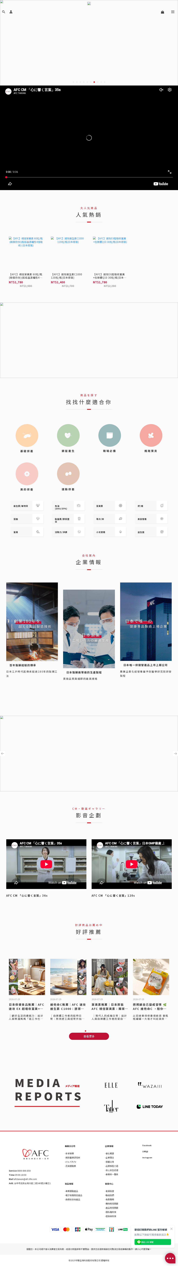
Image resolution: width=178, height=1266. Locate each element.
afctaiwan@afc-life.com (25, 1178)
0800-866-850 (24, 1170)
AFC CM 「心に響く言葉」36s (27, 895)
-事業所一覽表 (111, 1174)
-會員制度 (109, 1191)
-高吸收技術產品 (72, 1199)
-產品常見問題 (111, 1207)
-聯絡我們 (109, 1195)
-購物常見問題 (111, 1203)
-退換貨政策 (110, 1216)
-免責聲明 (109, 1199)
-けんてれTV (70, 1161)
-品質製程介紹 (111, 1165)
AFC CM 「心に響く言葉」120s (113, 895)
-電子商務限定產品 (73, 1195)
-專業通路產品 (71, 1191)
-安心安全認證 (111, 1170)
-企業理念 (109, 1157)
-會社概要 (109, 1153)
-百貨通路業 (70, 1165)
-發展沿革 (109, 1161)
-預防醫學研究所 (72, 1157)
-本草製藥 (69, 1153)
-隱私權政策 (110, 1211)
